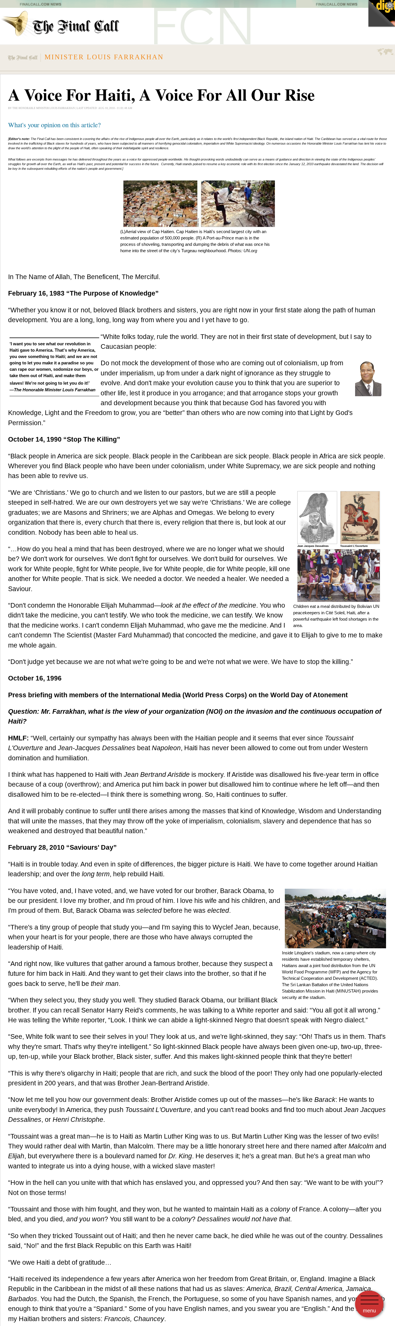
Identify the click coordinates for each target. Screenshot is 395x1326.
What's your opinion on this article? (54, 124)
